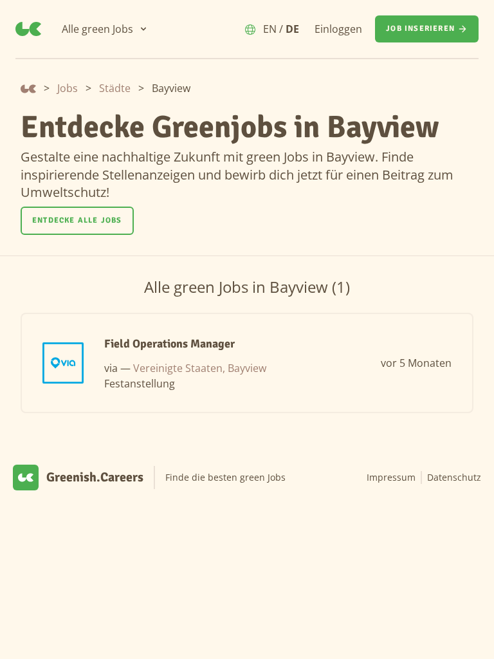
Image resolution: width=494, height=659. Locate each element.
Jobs (67, 88)
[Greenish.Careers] (28, 29)
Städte (115, 88)
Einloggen (338, 29)
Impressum (391, 477)
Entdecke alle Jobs (77, 220)
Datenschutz (454, 477)
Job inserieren (420, 28)
